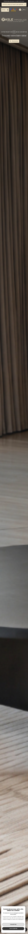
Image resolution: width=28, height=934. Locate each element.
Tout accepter (13, 928)
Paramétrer (13, 924)
